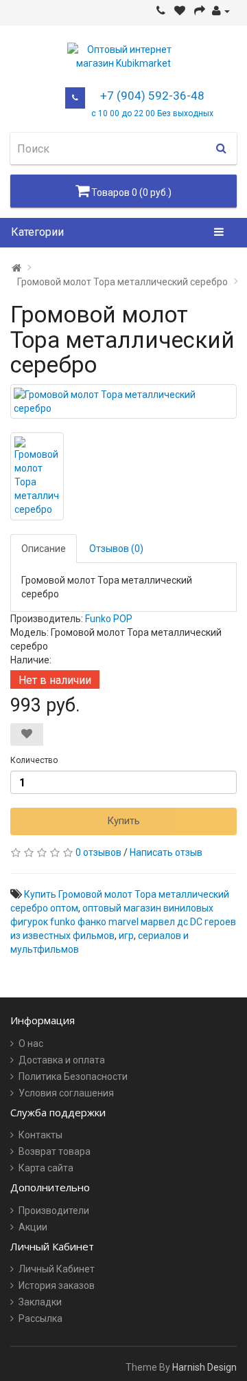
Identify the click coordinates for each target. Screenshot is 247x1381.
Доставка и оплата (62, 1059)
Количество (34, 760)
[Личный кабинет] (221, 10)
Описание (43, 548)
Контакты (40, 1134)
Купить (123, 821)
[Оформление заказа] (199, 10)
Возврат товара (55, 1151)
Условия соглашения (66, 1092)
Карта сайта (46, 1167)
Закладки (40, 1301)
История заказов (57, 1285)
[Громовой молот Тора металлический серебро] (123, 401)
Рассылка (40, 1318)
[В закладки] (26, 734)
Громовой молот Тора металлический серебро (122, 281)
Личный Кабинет (57, 1268)
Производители (54, 1210)
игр (126, 935)
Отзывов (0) (116, 548)
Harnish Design (204, 1367)
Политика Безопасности (73, 1076)
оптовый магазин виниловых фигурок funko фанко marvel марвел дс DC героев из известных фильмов (123, 922)
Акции (33, 1227)
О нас (31, 1043)
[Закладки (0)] (179, 10)
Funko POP (108, 618)
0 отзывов (98, 852)
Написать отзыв (166, 852)
